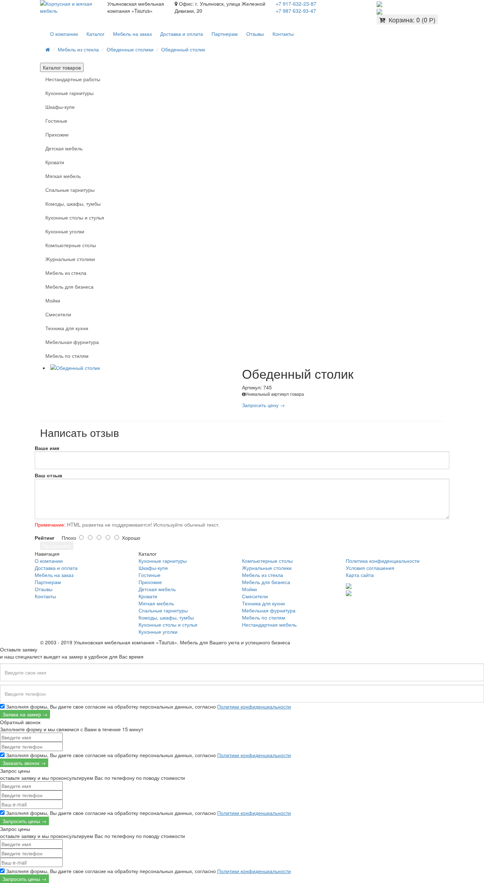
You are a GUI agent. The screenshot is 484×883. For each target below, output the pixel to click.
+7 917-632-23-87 (296, 3)
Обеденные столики (130, 49)
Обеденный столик (183, 49)
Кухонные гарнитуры (69, 92)
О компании (64, 33)
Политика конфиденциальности (383, 560)
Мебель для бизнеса (69, 286)
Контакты (283, 33)
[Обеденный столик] (145, 368)
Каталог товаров (62, 67)
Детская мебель (64, 148)
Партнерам (225, 33)
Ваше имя (47, 447)
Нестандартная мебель (269, 624)
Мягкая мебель (63, 175)
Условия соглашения (370, 567)
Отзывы (255, 33)
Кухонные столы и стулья (74, 217)
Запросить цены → (24, 820)
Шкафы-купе (60, 106)
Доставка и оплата (181, 33)
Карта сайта (360, 574)
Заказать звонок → (24, 762)
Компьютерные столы (70, 245)
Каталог (95, 33)
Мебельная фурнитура (72, 341)
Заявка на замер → (24, 714)
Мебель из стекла (78, 49)
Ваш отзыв (48, 475)
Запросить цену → (263, 405)
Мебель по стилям (67, 355)
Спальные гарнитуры (70, 189)
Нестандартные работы (72, 79)
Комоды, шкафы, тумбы (73, 203)
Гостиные (56, 120)
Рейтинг (45, 537)
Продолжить (57, 545)
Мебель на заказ (132, 33)
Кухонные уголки (64, 231)
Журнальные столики (70, 258)
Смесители (58, 314)
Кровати (54, 162)
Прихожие (57, 134)
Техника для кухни (66, 328)
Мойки (52, 300)
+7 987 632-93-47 (296, 10)
